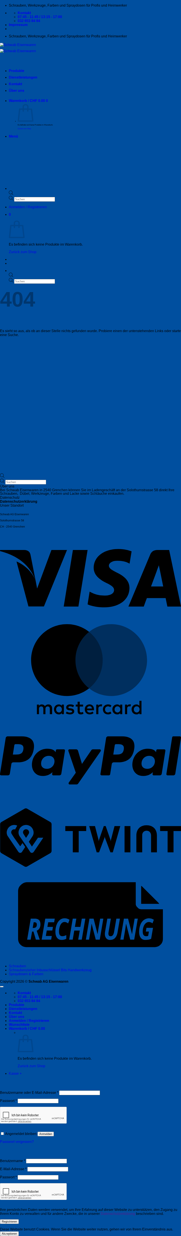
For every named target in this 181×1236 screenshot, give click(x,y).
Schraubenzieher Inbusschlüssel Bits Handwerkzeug (50, 970)
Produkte (16, 71)
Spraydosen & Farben (26, 974)
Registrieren (9, 1221)
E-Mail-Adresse (13, 1169)
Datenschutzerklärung (18, 501)
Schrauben (17, 966)
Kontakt (15, 84)
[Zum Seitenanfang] (2, 986)
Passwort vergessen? (17, 1142)
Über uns (16, 90)
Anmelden (45, 1134)
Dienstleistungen (23, 77)
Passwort (8, 1101)
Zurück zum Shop (24, 129)
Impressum (18, 25)
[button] (28, 101)
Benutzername (12, 1161)
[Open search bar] (11, 276)
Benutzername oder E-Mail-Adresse (29, 1092)
